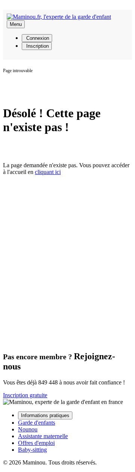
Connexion (37, 38)
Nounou (28, 429)
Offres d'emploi (36, 443)
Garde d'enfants (36, 422)
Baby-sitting (32, 449)
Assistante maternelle (43, 436)
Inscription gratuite (25, 395)
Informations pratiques (45, 415)
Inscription (37, 46)
